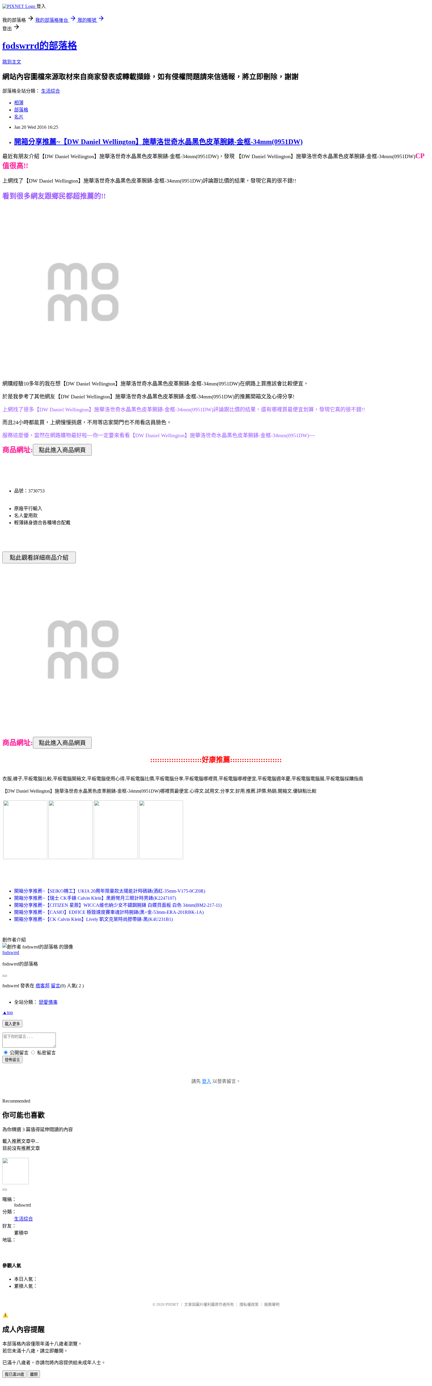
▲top (7, 1012)
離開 (34, 1374)
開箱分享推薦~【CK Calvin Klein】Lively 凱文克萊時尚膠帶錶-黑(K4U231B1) (93, 919)
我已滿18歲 (14, 1374)
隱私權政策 (249, 1304)
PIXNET (172, 1304)
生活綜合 (50, 90)
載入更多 (12, 1024)
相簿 (19, 102)
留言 (55, 985)
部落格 (21, 109)
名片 (19, 116)
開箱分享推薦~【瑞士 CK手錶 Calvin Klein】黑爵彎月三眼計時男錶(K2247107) (95, 898)
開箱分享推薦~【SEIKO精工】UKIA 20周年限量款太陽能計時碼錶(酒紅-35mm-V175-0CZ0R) (109, 891)
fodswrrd (10, 952)
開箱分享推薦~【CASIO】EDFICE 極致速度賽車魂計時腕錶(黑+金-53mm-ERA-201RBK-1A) (109, 912)
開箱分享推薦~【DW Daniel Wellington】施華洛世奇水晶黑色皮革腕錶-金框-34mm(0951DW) (158, 142)
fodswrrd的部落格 (39, 45)
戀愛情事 (48, 1002)
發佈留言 (12, 1060)
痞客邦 (43, 985)
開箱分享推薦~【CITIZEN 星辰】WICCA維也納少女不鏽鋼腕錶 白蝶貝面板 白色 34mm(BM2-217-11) (118, 905)
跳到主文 (11, 61)
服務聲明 (271, 1304)
